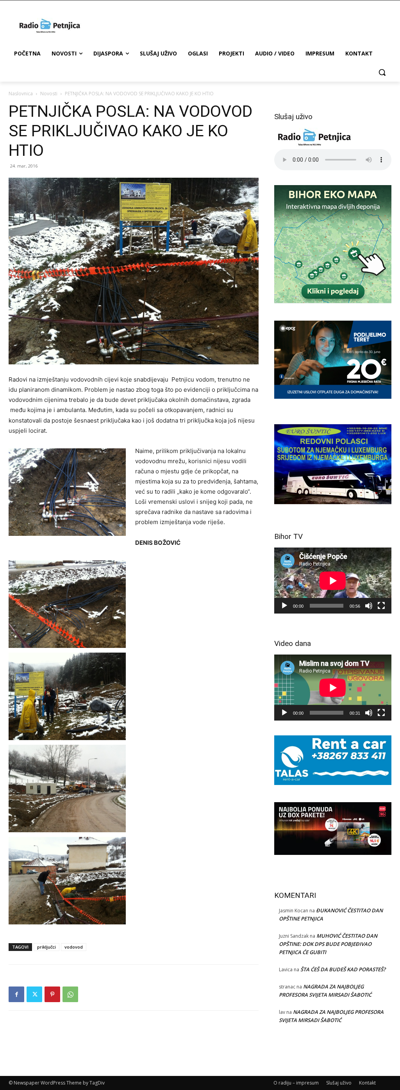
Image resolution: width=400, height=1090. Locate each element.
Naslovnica (21, 93)
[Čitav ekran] (381, 606)
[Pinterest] (52, 994)
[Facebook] (16, 994)
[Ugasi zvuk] (369, 606)
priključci (46, 947)
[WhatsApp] (70, 994)
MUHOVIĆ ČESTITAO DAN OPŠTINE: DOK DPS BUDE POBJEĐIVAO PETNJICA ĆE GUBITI (328, 944)
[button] (382, 72)
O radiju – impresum (296, 1082)
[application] (332, 581)
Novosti (48, 93)
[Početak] (284, 606)
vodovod (73, 947)
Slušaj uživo (339, 1082)
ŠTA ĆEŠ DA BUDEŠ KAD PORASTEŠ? (343, 969)
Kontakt (367, 1082)
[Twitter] (34, 994)
